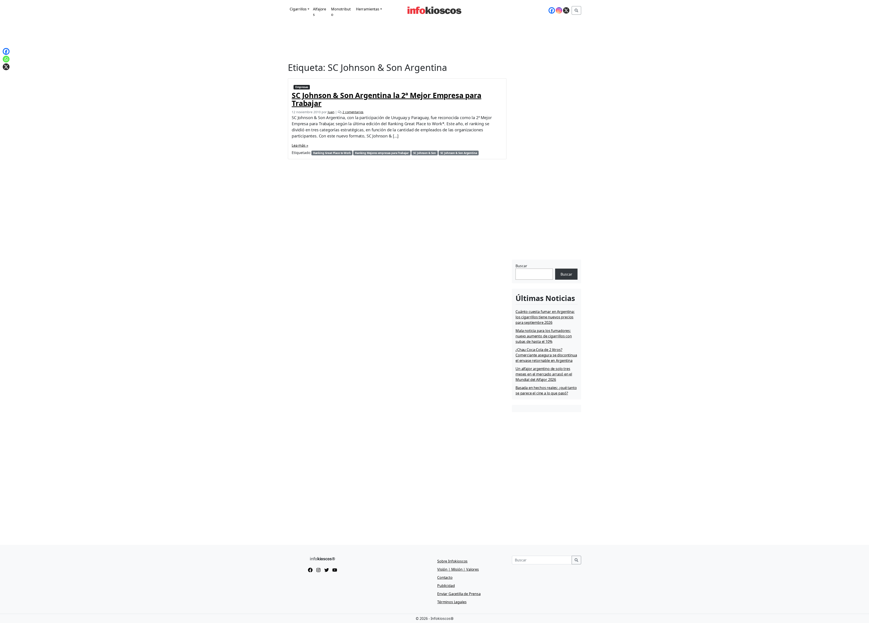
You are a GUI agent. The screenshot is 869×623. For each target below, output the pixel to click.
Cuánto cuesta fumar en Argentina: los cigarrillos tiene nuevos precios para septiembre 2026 (545, 317)
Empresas (301, 87)
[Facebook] (552, 10)
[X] (566, 10)
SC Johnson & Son (424, 153)
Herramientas (367, 9)
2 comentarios (352, 112)
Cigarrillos (298, 9)
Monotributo (341, 12)
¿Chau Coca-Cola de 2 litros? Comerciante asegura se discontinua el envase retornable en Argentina (546, 355)
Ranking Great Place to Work (332, 153)
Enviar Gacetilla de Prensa (459, 593)
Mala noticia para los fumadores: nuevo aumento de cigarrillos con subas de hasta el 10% (544, 336)
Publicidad (446, 585)
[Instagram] (559, 10)
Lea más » (300, 145)
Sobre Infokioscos (452, 561)
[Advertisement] (546, 230)
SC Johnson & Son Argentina (458, 153)
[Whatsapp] (6, 59)
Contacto (445, 577)
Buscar (521, 265)
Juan (331, 112)
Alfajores (319, 12)
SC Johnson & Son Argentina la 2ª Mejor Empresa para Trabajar (386, 99)
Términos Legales (451, 601)
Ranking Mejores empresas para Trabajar (382, 153)
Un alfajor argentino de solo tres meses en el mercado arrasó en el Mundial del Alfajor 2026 (544, 374)
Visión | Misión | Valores (458, 569)
